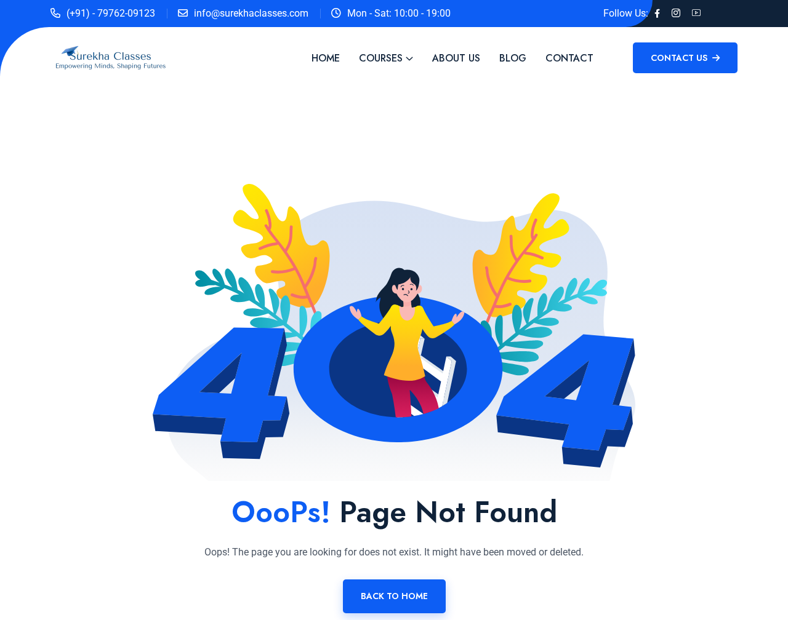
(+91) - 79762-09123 (110, 13)
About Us (456, 58)
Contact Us (680, 58)
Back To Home (394, 596)
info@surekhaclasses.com (251, 13)
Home (326, 58)
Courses (381, 58)
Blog (512, 58)
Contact (569, 58)
